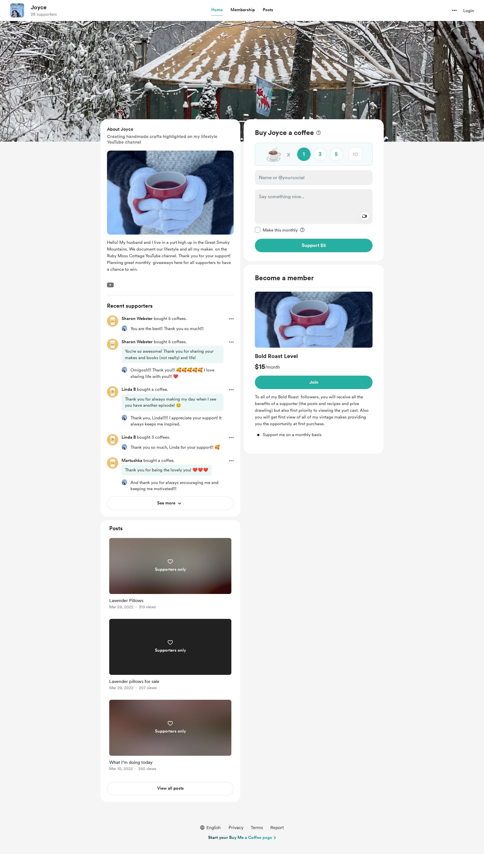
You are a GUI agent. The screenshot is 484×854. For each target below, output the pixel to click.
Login (468, 10)
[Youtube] (110, 285)
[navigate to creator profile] (17, 10)
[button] (217, 10)
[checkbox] (276, 229)
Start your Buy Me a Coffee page (240, 837)
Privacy (236, 827)
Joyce (38, 7)
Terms (257, 827)
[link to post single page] (170, 574)
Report (277, 827)
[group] (314, 365)
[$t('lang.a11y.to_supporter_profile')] (124, 328)
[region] (314, 190)
